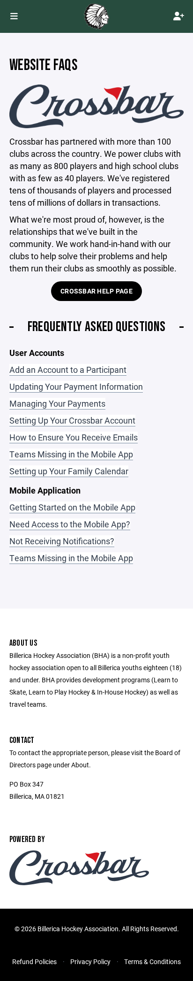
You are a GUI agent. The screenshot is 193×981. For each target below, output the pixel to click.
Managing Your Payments (57, 403)
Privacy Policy (90, 961)
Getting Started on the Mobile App (72, 507)
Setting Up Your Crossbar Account (72, 420)
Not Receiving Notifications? (61, 541)
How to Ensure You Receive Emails (73, 437)
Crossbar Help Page (96, 290)
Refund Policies (34, 961)
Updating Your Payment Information (76, 386)
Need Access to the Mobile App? (69, 524)
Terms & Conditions (152, 961)
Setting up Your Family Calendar (68, 471)
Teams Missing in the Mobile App (71, 454)
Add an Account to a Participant (67, 369)
